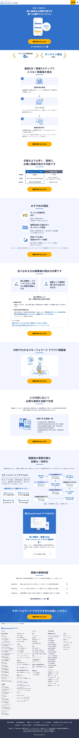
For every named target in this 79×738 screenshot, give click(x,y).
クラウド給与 (4, 696)
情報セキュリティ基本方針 (33, 722)
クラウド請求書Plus (5, 657)
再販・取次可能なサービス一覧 (23, 672)
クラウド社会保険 (5, 702)
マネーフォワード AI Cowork (23, 698)
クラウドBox (6, 678)
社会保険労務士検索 (36, 643)
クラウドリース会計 (6, 642)
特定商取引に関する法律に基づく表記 (63, 722)
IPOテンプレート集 (52, 683)
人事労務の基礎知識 (52, 646)
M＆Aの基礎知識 (51, 663)
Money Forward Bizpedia (54, 636)
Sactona (24, 691)
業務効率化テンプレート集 (53, 685)
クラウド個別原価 (5, 672)
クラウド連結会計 (5, 675)
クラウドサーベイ (5, 711)
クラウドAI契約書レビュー (22, 648)
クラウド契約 (19, 646)
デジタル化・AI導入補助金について (24, 665)
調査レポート (66, 639)
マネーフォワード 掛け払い (6, 681)
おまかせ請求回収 (20, 637)
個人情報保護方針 (20, 722)
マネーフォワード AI (23, 701)
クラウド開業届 (20, 652)
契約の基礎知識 (51, 650)
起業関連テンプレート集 (53, 681)
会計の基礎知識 (51, 642)
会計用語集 (50, 638)
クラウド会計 (4, 636)
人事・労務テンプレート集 (53, 677)
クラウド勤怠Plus (7, 693)
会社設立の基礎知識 (52, 652)
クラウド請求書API (36, 672)
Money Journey (66, 647)
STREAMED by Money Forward (23, 685)
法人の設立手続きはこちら (38, 47)
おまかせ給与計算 (20, 641)
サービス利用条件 (47, 722)
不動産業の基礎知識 (52, 665)
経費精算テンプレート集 (53, 674)
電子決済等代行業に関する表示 (41, 725)
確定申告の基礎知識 (52, 644)
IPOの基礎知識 (51, 654)
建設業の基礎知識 (51, 661)
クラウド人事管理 (5, 687)
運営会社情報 (10, 722)
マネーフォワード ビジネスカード (24, 653)
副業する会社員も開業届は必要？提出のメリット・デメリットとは (30, 325)
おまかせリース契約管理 (22, 639)
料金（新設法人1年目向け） (38, 650)
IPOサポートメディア (36, 662)
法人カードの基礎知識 (52, 655)
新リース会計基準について (22, 667)
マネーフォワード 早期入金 (22, 682)
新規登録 (73, 2)
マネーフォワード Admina (22, 655)
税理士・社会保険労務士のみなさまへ (39, 667)
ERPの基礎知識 (51, 640)
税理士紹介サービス (36, 639)
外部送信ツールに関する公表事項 (23, 725)
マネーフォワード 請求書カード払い (24, 678)
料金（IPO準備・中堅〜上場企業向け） (39, 654)
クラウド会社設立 (20, 650)
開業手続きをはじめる (39, 144)
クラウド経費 (4, 663)
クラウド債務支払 (5, 666)
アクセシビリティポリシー (57, 725)
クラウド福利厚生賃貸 (5, 708)
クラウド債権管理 (6, 660)
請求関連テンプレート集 (53, 672)
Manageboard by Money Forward (24, 688)
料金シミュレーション (37, 657)
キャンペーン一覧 (67, 637)
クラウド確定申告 (7, 645)
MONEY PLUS (67, 645)
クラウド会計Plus (5, 639)
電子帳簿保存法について (22, 662)
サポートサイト (35, 635)
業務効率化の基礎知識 (52, 657)
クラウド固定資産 (5, 669)
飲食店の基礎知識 (51, 659)
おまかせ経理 (19, 635)
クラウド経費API (35, 674)
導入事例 (34, 637)
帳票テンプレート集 (52, 675)
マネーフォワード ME (67, 642)
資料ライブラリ (66, 635)
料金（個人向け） (36, 648)
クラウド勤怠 (6, 690)
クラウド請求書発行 (7, 654)
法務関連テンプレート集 (53, 679)
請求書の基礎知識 (51, 648)
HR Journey (65, 649)
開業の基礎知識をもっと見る (38, 599)
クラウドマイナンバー (5, 705)
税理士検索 (34, 641)
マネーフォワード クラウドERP (23, 657)
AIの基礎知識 (50, 667)
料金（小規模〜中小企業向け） (38, 652)
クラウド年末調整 (5, 699)
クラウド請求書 (7, 651)
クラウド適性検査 (5, 714)
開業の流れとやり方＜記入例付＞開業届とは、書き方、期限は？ (30, 323)
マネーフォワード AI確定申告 (7, 648)
